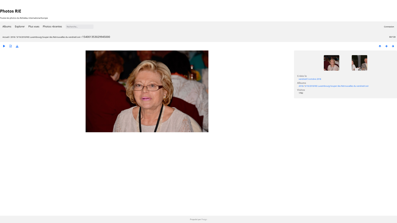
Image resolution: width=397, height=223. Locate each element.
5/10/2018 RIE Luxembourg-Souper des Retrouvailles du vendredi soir (48, 37)
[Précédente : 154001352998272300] (386, 46)
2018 (13, 37)
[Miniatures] (380, 46)
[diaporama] (4, 46)
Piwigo (204, 219)
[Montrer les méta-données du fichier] (10, 46)
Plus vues (33, 26)
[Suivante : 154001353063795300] (393, 46)
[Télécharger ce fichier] (17, 46)
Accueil (5, 37)
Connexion (389, 26)
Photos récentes (52, 26)
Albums (6, 26)
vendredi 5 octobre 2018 (310, 79)
